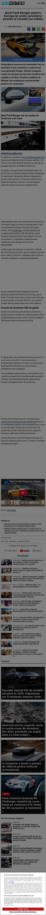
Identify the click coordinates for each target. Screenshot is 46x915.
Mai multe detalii (11, 881)
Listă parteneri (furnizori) (8, 905)
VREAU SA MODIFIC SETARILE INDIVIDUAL (23, 912)
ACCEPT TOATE (23, 909)
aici (22, 888)
